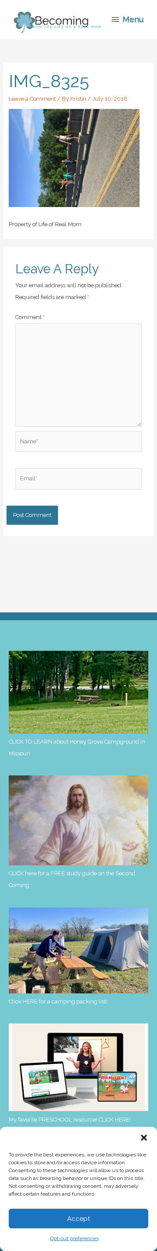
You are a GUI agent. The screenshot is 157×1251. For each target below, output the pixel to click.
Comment (29, 317)
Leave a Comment (32, 98)
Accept (78, 1219)
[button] (144, 1137)
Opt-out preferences (74, 1238)
